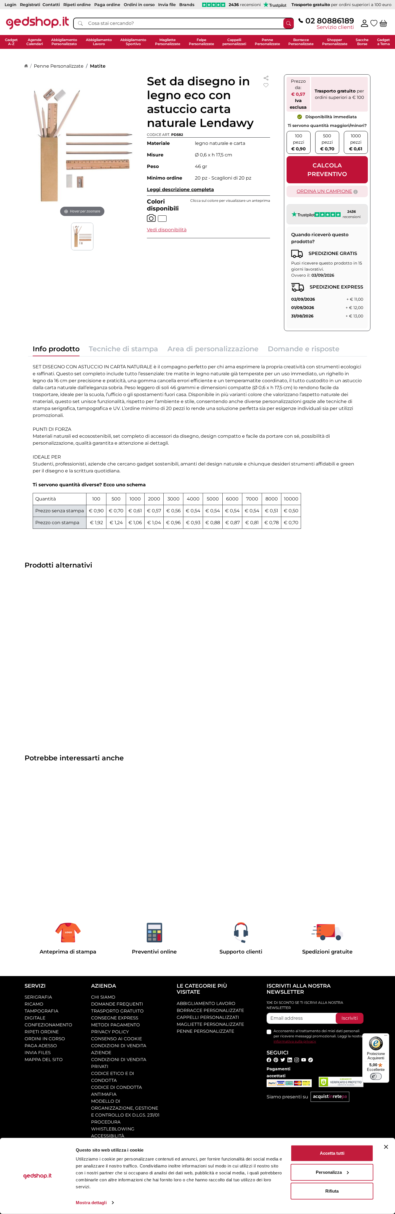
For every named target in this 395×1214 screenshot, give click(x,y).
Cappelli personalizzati (208, 1017)
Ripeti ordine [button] (77, 4)
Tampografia (41, 1011)
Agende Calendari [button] (34, 42)
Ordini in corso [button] (139, 4)
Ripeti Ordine (42, 1031)
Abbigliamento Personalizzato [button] (64, 42)
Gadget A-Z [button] (11, 42)
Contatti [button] (51, 4)
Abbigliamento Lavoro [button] (99, 42)
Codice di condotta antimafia (116, 1090)
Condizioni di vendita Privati (118, 1063)
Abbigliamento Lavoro (206, 1003)
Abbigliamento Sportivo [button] (133, 42)
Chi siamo (103, 997)
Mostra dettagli (91, 1202)
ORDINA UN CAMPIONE (324, 191)
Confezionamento (48, 1025)
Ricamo (34, 1004)
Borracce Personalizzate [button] (300, 42)
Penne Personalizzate (59, 66)
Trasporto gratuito (117, 1011)
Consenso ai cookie (116, 1038)
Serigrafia (38, 997)
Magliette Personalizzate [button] (167, 42)
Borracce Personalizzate (210, 1010)
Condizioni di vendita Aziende (118, 1049)
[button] (167, 229)
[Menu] (385, 1036)
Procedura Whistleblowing (112, 1125)
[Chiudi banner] (386, 1147)
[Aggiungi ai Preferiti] (266, 85)
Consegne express (114, 1018)
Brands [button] (186, 4)
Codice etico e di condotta (112, 1077)
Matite (98, 66)
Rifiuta (332, 1191)
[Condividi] (266, 77)
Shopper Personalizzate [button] (334, 42)
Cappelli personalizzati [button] (234, 42)
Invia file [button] (167, 4)
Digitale (35, 1018)
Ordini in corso (45, 1038)
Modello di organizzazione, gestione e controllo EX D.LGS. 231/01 (125, 1108)
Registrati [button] (30, 4)
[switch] (376, 1076)
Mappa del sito (44, 1059)
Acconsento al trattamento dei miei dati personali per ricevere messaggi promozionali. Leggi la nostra (318, 1036)
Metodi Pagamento (115, 1025)
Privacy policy (110, 1031)
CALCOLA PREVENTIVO (327, 170)
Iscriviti (350, 1018)
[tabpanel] (197, 444)
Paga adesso (41, 1045)
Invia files (38, 1052)
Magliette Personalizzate (210, 1024)
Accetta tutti (332, 1153)
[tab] (56, 350)
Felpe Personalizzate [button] (201, 42)
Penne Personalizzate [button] (267, 42)
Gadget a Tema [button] (383, 42)
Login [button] (10, 4)
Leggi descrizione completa (180, 189)
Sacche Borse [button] (362, 42)
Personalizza (329, 1171)
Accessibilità (107, 1136)
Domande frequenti (117, 1004)
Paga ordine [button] (107, 4)
